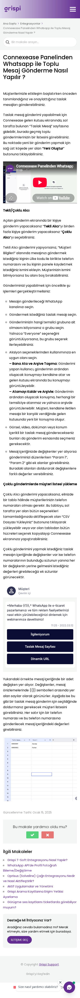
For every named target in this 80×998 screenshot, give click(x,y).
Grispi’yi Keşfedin (38, 974)
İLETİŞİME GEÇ (19, 940)
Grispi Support (49, 964)
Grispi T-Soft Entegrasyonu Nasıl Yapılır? (37, 860)
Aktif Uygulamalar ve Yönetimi (30, 886)
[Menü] (73, 9)
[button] (32, 834)
